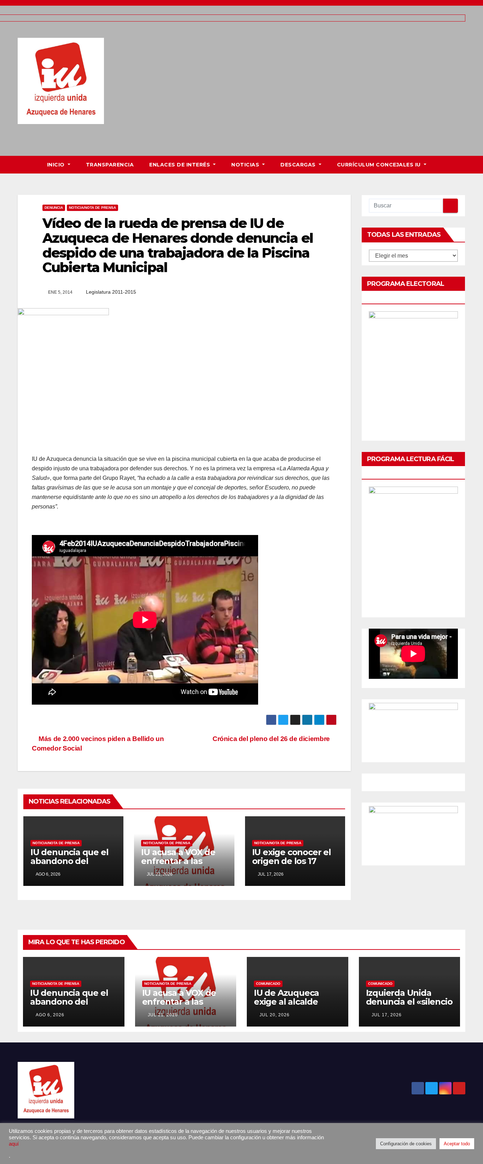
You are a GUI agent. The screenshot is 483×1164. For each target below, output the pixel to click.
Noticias (246, 164)
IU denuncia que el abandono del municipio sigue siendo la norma (69, 865)
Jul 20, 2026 (275, 1014)
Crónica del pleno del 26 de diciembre (272, 738)
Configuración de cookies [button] (406, 1143)
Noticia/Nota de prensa (92, 208)
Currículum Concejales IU (380, 164)
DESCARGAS (298, 164)
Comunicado (268, 984)
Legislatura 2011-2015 (111, 292)
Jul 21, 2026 (163, 1014)
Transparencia (110, 164)
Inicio (56, 164)
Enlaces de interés (180, 164)
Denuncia (54, 208)
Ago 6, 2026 (50, 1014)
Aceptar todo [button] (457, 1143)
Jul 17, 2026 (387, 1014)
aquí (14, 1144)
